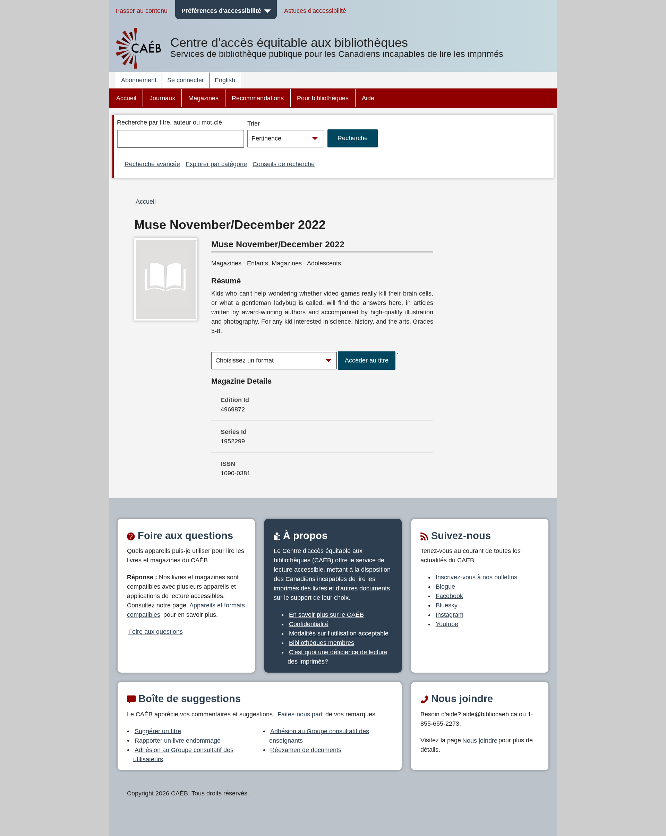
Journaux (162, 98)
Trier (253, 123)
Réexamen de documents (305, 749)
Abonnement (138, 80)
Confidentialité (308, 624)
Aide (368, 98)
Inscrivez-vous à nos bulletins (476, 577)
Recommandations (258, 98)
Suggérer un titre (158, 730)
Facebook (449, 595)
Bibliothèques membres (321, 642)
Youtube (447, 624)
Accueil (126, 98)
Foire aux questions (155, 631)
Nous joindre (479, 740)
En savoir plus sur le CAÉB (326, 614)
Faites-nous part (300, 714)
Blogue (445, 586)
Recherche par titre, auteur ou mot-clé (169, 122)
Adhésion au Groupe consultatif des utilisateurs (183, 754)
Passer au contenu (142, 10)
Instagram (449, 614)
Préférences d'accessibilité (221, 10)
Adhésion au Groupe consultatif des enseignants (319, 735)
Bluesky (447, 605)
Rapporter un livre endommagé (178, 740)
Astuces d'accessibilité (315, 10)
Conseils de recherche (284, 163)
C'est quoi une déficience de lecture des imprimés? (337, 657)
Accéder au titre (366, 360)
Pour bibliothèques (323, 98)
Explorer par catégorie (216, 163)
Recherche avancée (152, 163)
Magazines (203, 98)
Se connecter (185, 80)
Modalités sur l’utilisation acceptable (338, 633)
